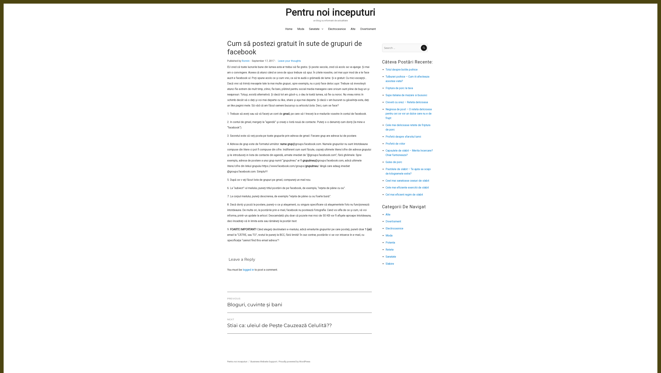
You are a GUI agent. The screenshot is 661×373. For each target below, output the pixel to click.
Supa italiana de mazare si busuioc (406, 95)
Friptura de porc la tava (399, 88)
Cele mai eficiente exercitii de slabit (407, 187)
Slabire (390, 263)
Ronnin (246, 61)
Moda (300, 29)
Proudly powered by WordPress (294, 361)
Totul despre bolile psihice (402, 69)
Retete (390, 249)
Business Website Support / (264, 361)
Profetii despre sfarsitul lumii (403, 136)
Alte (353, 29)
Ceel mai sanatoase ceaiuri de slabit (407, 180)
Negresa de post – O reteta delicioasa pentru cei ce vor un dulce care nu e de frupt (409, 114)
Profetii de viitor (395, 143)
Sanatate (314, 29)
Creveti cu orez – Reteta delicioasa (407, 102)
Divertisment (368, 29)
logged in (248, 269)
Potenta (390, 242)
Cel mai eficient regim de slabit (404, 194)
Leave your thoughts (289, 61)
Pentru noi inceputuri (330, 12)
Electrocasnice (337, 29)
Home (288, 29)
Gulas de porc (394, 162)
